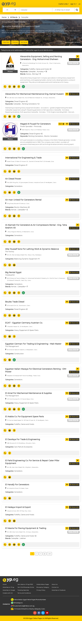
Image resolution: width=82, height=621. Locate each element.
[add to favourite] (77, 56)
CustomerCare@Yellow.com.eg (24, 606)
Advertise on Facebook (58, 590)
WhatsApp (24, 86)
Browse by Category (43, 587)
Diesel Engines (19, 101)
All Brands (13, 17)
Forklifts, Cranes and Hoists (39, 69)
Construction (19, 354)
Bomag (35, 74)
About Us (54, 584)
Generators (18, 186)
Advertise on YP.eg (8, 587)
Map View (6, 42)
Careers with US (7, 593)
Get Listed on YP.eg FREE (25, 584)
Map (19, 86)
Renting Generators (29, 104)
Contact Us (55, 587)
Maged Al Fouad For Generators (35, 124)
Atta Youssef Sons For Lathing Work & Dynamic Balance (32, 249)
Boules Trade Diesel (14, 302)
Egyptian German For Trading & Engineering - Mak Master (33, 344)
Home (4, 17)
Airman (13, 210)
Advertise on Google (9, 590)
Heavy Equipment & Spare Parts (26, 330)
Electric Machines (20, 207)
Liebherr (23, 538)
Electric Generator (51, 136)
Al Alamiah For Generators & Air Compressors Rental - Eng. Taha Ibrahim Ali (36, 226)
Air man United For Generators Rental (23, 200)
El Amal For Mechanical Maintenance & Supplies (28, 393)
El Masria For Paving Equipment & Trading (25, 528)
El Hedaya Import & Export (18, 507)
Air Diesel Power (13, 179)
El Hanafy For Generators (17, 484)
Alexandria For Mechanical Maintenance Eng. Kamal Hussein (34, 94)
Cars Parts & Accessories (23, 447)
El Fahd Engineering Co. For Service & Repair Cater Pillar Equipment (32, 461)
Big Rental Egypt (13, 272)
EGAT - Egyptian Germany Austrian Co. (24, 323)
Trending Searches (23, 590)
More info (75, 60)
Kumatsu (40, 71)
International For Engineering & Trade (23, 158)
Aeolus (28, 74)
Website (10, 86)
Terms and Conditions (24, 593)
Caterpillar (32, 71)
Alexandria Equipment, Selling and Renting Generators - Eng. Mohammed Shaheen (41, 57)
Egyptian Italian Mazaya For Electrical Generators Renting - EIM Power (35, 370)
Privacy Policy (41, 590)
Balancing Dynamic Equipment (25, 259)
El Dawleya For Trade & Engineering (22, 439)
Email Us (15, 86)
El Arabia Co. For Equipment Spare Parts (24, 416)
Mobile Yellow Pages (43, 584)
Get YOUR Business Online (26, 587)
